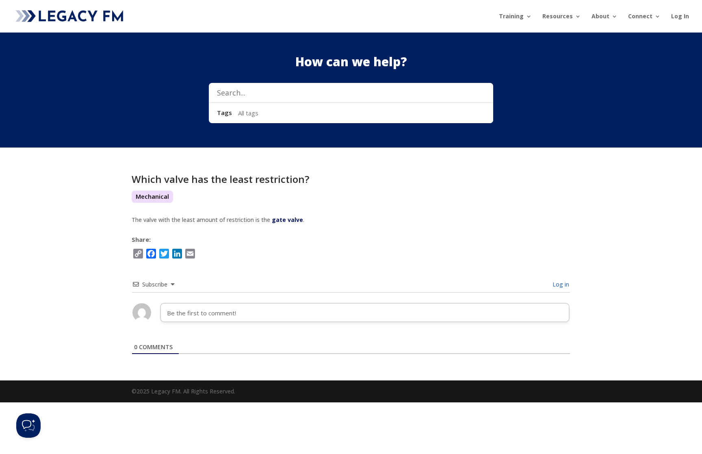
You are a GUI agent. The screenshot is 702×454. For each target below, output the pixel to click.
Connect (640, 16)
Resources (557, 16)
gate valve (287, 220)
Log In (680, 16)
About (600, 16)
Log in (560, 284)
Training (511, 16)
